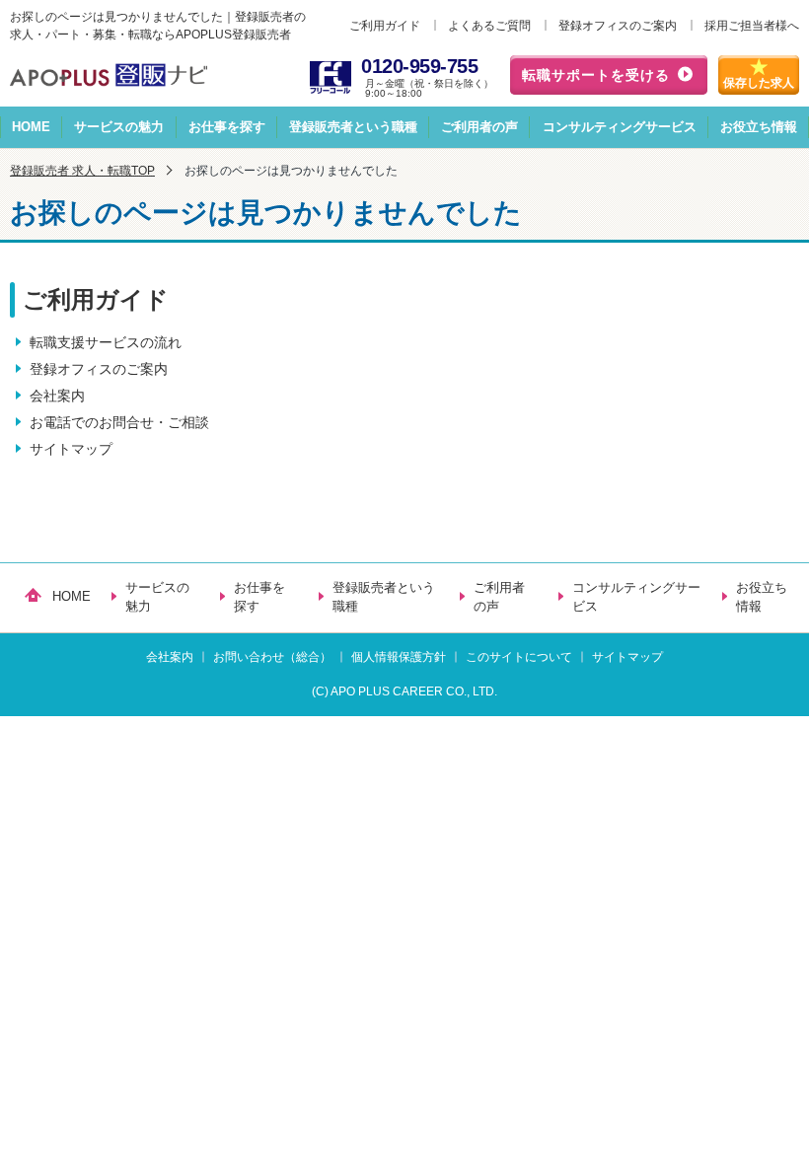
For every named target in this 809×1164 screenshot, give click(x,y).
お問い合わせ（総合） (272, 657)
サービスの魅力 (119, 126)
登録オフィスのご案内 (617, 26)
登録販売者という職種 (353, 126)
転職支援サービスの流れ (106, 342)
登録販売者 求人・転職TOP (82, 171)
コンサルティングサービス (620, 126)
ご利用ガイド (384, 26)
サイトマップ (71, 449)
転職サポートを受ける (596, 75)
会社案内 (57, 395)
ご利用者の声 (479, 126)
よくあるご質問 (489, 26)
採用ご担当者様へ (751, 26)
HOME (31, 126)
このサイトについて (519, 657)
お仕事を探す (226, 126)
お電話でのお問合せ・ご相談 (119, 422)
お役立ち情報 (758, 126)
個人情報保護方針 (398, 657)
